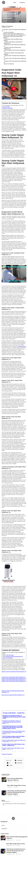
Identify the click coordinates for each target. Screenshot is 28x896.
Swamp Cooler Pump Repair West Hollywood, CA (14, 671)
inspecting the (22, 346)
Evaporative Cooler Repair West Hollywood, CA (13, 677)
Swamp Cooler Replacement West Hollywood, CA (14, 678)
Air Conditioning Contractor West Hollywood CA (14, 804)
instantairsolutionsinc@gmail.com (14, 656)
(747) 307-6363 (6, 106)
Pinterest (20, 763)
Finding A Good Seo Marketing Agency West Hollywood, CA (13, 691)
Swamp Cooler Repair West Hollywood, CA (13, 33)
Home (14, 2)
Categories (22, 2)
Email (11, 765)
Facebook (19, 760)
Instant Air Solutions (9, 32)
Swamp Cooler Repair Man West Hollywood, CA (14, 35)
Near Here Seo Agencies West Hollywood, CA (13, 695)
